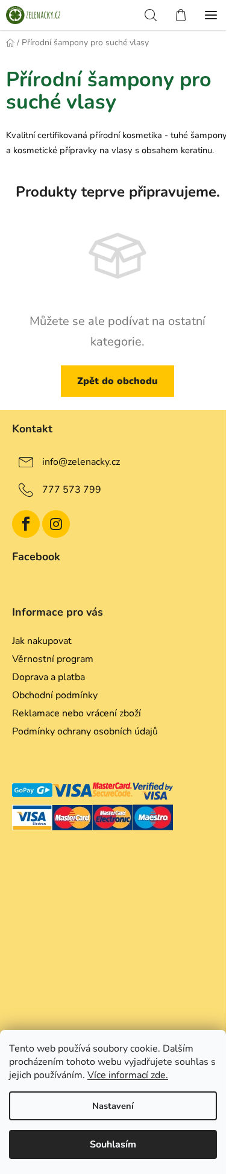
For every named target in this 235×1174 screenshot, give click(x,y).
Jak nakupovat (42, 641)
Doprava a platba (48, 677)
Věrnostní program (52, 659)
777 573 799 (71, 489)
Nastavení (113, 1106)
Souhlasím (113, 1144)
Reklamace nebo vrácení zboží (76, 713)
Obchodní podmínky (55, 695)
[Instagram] (56, 524)
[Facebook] (26, 524)
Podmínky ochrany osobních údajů (85, 731)
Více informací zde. (127, 1075)
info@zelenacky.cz (81, 462)
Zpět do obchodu (117, 381)
